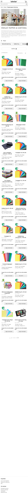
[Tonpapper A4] (7, 229)
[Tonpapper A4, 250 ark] (7, 62)
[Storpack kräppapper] (7, 257)
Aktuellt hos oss (4, 492)
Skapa (5, 7)
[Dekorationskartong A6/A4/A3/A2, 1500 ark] (20, 201)
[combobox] (14, 4)
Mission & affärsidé (4, 489)
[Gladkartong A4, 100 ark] (20, 257)
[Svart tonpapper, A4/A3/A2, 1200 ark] (7, 146)
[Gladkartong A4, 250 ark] (20, 90)
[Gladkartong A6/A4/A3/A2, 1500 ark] (20, 229)
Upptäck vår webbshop (5, 482)
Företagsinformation (4, 488)
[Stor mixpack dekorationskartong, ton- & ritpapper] (7, 174)
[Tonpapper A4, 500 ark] (20, 146)
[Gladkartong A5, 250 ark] (20, 285)
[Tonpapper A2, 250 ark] (20, 174)
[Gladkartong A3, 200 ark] (7, 201)
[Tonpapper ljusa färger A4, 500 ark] (7, 313)
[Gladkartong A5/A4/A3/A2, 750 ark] (7, 90)
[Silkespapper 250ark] (20, 118)
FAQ (1, 483)
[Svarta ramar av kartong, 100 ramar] (20, 313)
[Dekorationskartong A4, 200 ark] (7, 118)
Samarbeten (3, 491)
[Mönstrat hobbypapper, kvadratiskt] (7, 285)
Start (2, 7)
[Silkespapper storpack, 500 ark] (20, 62)
